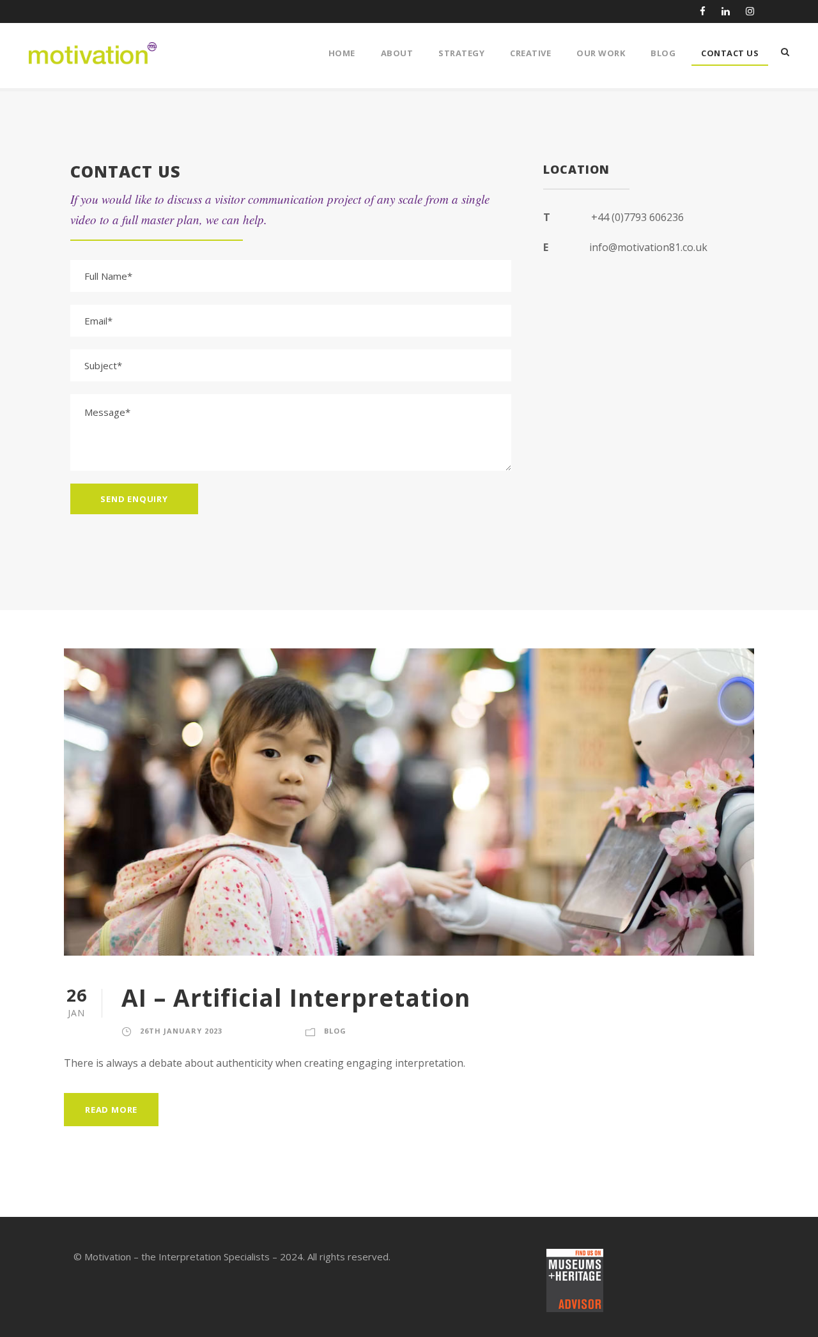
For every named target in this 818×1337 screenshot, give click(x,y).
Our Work (600, 53)
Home (341, 53)
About (397, 53)
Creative (530, 53)
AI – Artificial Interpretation (295, 997)
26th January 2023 (181, 1030)
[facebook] (703, 10)
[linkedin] (726, 10)
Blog (663, 53)
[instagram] (750, 10)
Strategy (461, 53)
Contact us (730, 53)
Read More (111, 1109)
